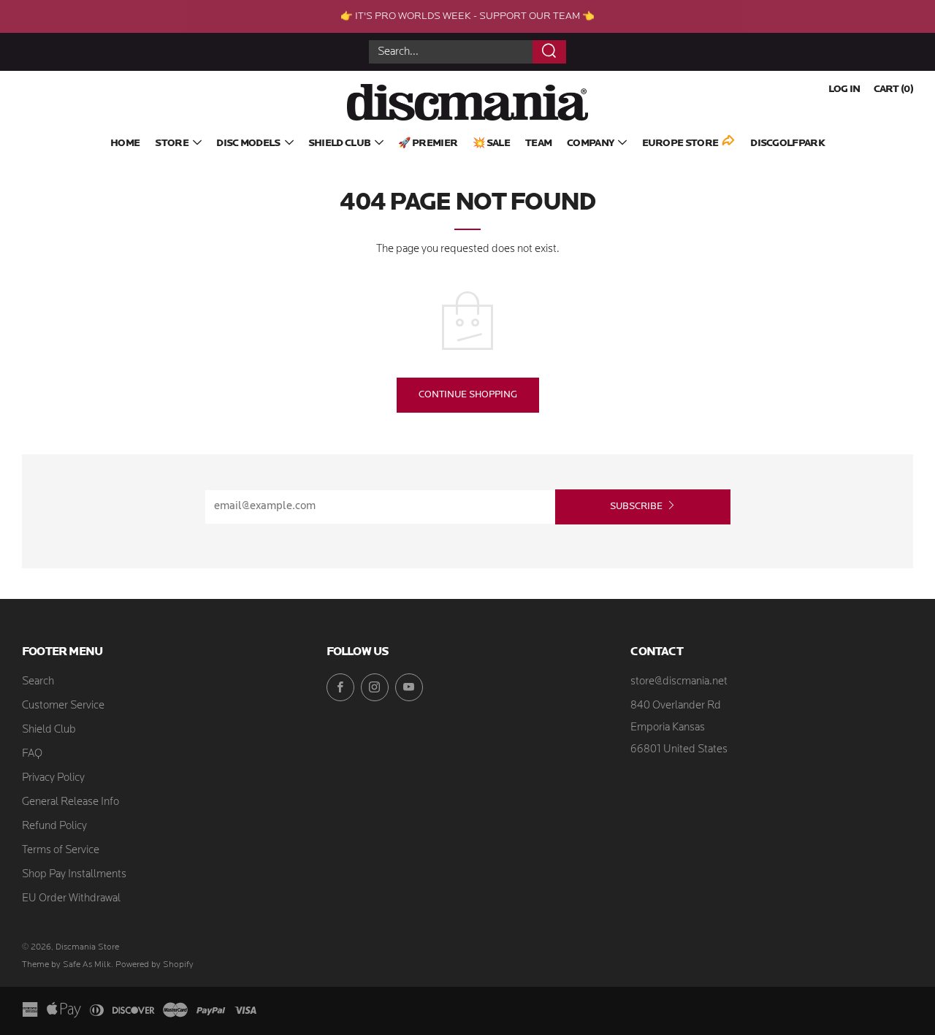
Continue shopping (468, 395)
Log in (844, 89)
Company (590, 143)
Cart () (893, 89)
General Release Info (70, 802)
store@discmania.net (679, 681)
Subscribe (636, 506)
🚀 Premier (427, 143)
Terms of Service (60, 850)
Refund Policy (54, 826)
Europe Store (680, 143)
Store (171, 143)
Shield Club (339, 143)
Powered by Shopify (154, 964)
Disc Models (248, 143)
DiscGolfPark (787, 143)
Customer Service (63, 705)
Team (538, 143)
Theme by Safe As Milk (66, 964)
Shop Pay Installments (74, 874)
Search (38, 681)
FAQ (32, 754)
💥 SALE (491, 143)
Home (125, 143)
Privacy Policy (53, 778)
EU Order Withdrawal (71, 898)
